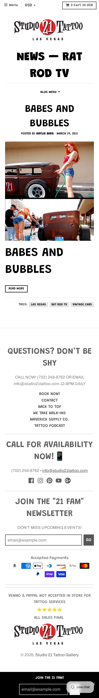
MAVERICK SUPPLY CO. (49, 419)
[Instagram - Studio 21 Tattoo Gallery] (40, 480)
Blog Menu (48, 92)
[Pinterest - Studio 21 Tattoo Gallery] (49, 480)
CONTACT (50, 400)
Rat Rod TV (59, 304)
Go (88, 540)
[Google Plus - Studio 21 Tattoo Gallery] (68, 480)
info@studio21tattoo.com (65, 470)
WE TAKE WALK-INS (49, 413)
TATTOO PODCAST (49, 426)
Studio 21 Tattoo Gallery (57, 655)
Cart (82, 5)
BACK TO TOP (49, 407)
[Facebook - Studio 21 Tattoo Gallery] (31, 480)
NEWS (30, 57)
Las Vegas (38, 304)
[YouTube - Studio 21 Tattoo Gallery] (59, 480)
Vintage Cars (82, 304)
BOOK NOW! (49, 394)
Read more (16, 288)
